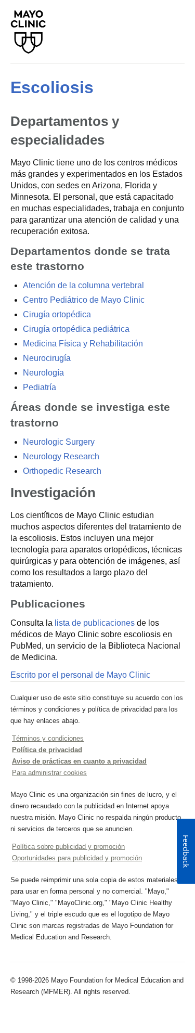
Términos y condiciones (48, 738)
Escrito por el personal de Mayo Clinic (80, 674)
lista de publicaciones (95, 622)
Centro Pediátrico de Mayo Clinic (84, 299)
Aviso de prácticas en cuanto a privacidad (79, 761)
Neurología (43, 372)
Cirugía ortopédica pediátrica (76, 329)
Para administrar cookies (49, 773)
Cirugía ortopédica (57, 314)
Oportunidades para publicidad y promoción (77, 858)
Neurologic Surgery (59, 441)
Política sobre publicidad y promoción (68, 846)
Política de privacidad (47, 750)
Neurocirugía (47, 358)
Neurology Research (61, 456)
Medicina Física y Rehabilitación (83, 343)
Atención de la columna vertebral (83, 285)
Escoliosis (52, 87)
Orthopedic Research (62, 471)
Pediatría (39, 387)
